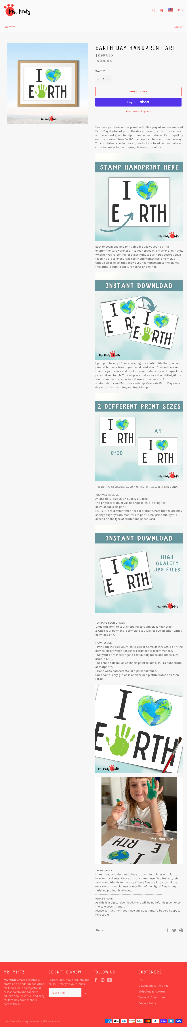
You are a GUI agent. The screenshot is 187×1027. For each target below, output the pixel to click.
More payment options (138, 111)
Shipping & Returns (151, 991)
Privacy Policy (147, 1003)
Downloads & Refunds (153, 985)
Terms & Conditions (151, 997)
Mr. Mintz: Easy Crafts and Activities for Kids (36, 1021)
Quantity (100, 71)
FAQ (140, 980)
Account (178, 26)
